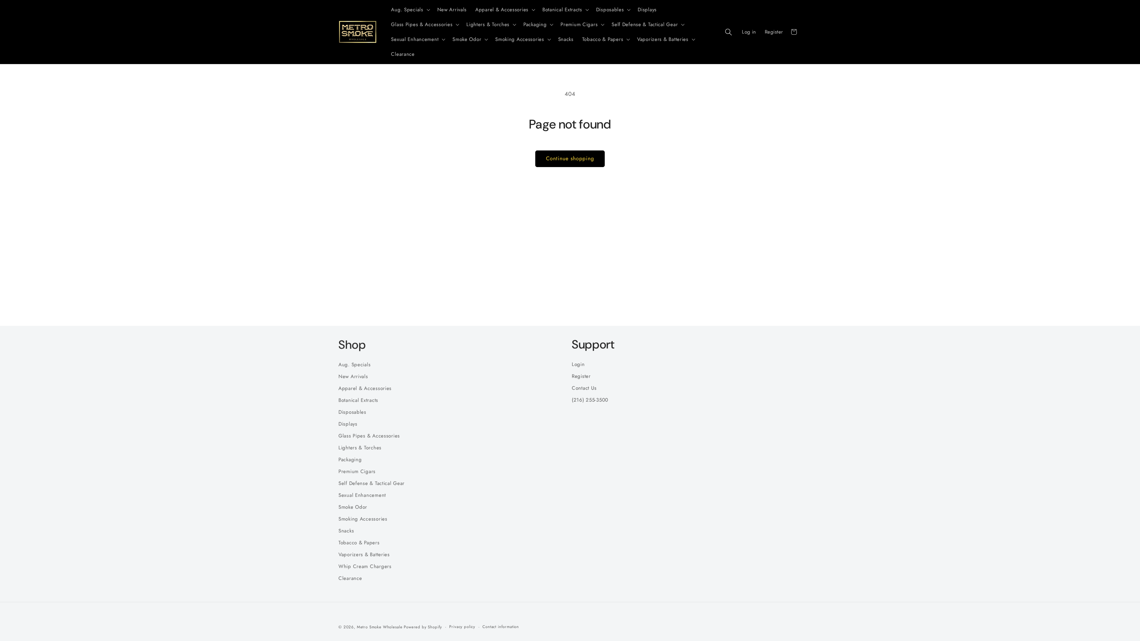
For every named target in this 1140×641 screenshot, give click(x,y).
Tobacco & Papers (359, 542)
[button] (410, 9)
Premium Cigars (357, 471)
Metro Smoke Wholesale (380, 627)
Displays (347, 423)
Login (578, 364)
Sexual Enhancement (362, 494)
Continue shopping (570, 158)
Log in (749, 31)
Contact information (500, 626)
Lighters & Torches (359, 447)
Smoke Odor (352, 506)
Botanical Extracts (358, 399)
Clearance (350, 577)
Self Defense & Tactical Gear (371, 482)
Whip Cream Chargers (365, 565)
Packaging (350, 459)
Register (774, 31)
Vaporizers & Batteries (364, 554)
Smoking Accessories (362, 518)
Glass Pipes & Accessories (369, 435)
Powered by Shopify (423, 627)
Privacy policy (462, 626)
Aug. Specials (354, 364)
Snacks (346, 530)
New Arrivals (353, 376)
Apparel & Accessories (365, 387)
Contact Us (584, 387)
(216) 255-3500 (590, 399)
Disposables (352, 411)
